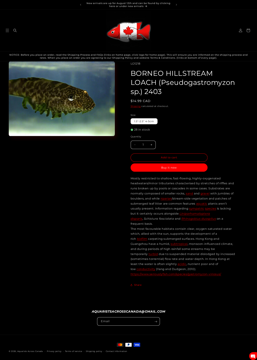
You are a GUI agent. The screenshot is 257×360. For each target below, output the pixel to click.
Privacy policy (54, 351)
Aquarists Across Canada (30, 351)
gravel (205, 193)
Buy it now (169, 167)
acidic (182, 264)
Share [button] (138, 284)
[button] (7, 30)
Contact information (116, 351)
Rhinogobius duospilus (198, 218)
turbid (153, 254)
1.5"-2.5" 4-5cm (144, 121)
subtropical (179, 244)
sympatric (196, 208)
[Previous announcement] (80, 4)
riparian (166, 198)
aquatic (201, 203)
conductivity (146, 269)
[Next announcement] (176, 4)
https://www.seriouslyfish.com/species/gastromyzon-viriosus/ (176, 274)
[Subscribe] (156, 321)
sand (189, 193)
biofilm (142, 238)
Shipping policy (94, 351)
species (210, 208)
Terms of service (73, 351)
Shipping (136, 106)
